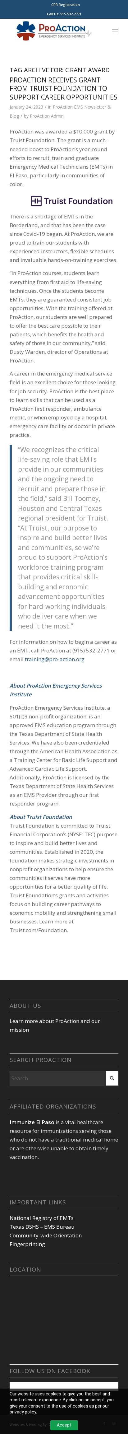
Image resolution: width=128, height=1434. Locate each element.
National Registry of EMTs (42, 1217)
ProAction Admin (47, 116)
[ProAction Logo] (53, 30)
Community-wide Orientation (46, 1235)
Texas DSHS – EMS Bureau (42, 1226)
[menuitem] (65, 4)
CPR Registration (65, 4)
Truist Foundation (49, 816)
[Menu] (115, 30)
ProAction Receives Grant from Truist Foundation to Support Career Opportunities (63, 88)
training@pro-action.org (55, 659)
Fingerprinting (27, 1244)
